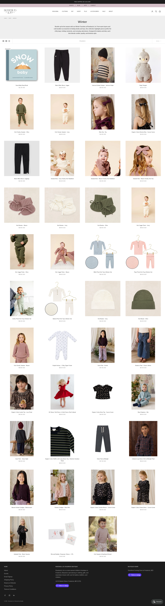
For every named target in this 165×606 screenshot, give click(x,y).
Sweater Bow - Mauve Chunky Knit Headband (103, 178)
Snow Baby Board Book (22, 85)
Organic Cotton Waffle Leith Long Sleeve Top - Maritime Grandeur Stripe (62, 459)
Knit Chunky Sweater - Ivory (62, 132)
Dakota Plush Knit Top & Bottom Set (62, 318)
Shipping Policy (9, 580)
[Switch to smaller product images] (6, 41)
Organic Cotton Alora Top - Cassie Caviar (102, 412)
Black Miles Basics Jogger (62, 85)
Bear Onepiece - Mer (143, 412)
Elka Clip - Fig (102, 132)
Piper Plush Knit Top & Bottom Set (143, 272)
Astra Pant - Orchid (103, 365)
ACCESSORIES (94, 11)
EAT (72, 11)
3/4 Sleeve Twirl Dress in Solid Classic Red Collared (62, 412)
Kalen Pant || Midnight (102, 459)
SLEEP (79, 11)
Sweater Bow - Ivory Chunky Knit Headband (62, 178)
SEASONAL (55, 11)
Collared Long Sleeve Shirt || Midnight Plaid (143, 459)
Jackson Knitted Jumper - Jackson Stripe (102, 85)
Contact (93, 5)
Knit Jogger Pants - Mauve (62, 272)
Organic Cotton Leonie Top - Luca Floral (21, 412)
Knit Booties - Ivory (62, 225)
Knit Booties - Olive (103, 225)
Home (5, 18)
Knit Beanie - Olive (143, 318)
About (6, 570)
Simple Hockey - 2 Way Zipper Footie (62, 365)
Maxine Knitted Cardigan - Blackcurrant (22, 507)
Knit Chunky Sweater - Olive (21, 132)
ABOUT (111, 11)
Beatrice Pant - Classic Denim (143, 365)
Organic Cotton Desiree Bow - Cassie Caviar (143, 132)
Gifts (85, 5)
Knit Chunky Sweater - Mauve (21, 365)
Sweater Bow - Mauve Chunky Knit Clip (143, 178)
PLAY (85, 11)
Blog (78, 5)
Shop (10, 18)
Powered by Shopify (19, 601)
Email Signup (8, 576)
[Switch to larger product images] (3, 41)
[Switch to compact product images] (9, 41)
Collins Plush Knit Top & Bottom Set (21, 318)
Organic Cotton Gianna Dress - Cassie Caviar (143, 507)
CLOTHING (65, 11)
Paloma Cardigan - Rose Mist (62, 507)
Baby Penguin (143, 85)
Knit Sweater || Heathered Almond (102, 554)
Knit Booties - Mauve (21, 225)
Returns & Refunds (10, 583)
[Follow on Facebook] (5, 595)
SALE (103, 11)
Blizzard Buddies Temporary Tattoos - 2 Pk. (62, 554)
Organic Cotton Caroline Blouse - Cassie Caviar (102, 507)
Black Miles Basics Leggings (21, 178)
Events (71, 5)
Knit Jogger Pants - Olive (21, 272)
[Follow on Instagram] (9, 595)
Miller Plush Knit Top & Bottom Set (103, 272)
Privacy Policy (8, 586)
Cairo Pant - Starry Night (21, 459)
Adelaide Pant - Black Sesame (22, 554)
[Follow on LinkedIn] (14, 595)
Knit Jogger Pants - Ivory (143, 225)
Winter (14, 18)
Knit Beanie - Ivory (103, 318)
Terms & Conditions (10, 589)
